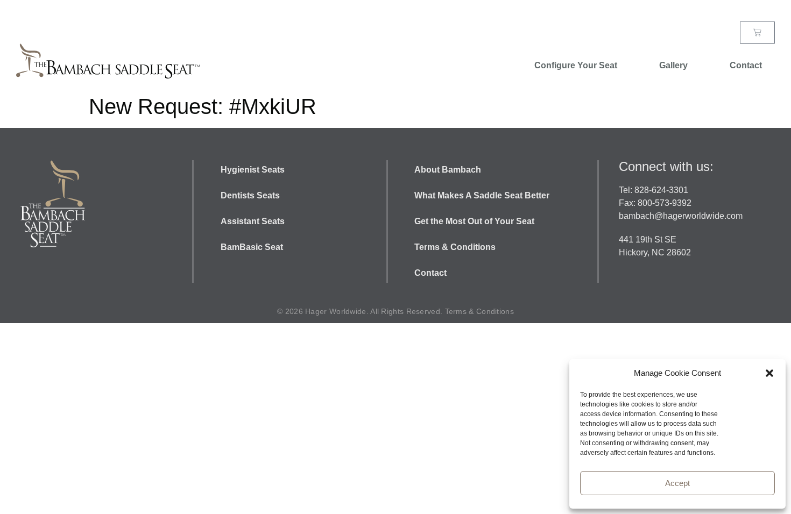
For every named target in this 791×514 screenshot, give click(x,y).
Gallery (673, 65)
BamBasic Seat (252, 247)
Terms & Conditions (455, 247)
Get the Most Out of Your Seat (474, 221)
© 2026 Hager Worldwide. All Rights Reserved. (361, 311)
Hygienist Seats (253, 169)
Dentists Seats (250, 195)
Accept (677, 483)
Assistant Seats (253, 221)
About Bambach (448, 169)
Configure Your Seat (575, 65)
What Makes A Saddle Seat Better (483, 195)
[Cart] (757, 33)
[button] (769, 373)
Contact (746, 65)
